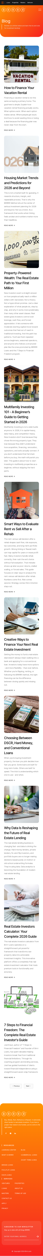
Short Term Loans (29, 1160)
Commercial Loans (29, 1155)
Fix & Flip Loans (8, 1170)
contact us (7, 1198)
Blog (23, 1150)
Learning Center (9, 1150)
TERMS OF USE (20, 1193)
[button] (39, 10)
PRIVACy (5, 1208)
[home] (2, 2)
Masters (5, 1193)
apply (4, 1203)
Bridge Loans (7, 1165)
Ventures (6, 1183)
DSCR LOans (7, 1175)
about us (19, 1188)
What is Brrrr (7, 1155)
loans (4, 1188)
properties (19, 1183)
